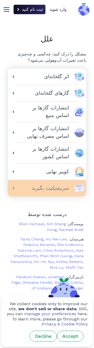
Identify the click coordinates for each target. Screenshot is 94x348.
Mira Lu (56, 267)
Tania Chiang (31, 239)
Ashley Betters (69, 262)
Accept (70, 336)
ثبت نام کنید (32, 9)
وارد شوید (58, 9)
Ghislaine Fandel (37, 282)
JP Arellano (41, 288)
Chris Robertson (58, 250)
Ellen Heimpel (31, 224)
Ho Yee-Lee (56, 239)
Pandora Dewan (30, 277)
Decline (43, 336)
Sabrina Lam (29, 250)
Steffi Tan (75, 267)
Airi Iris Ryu (43, 262)
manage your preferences (50, 313)
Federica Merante (39, 244)
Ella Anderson (70, 244)
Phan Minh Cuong (56, 256)
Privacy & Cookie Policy (65, 323)
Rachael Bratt (71, 230)
